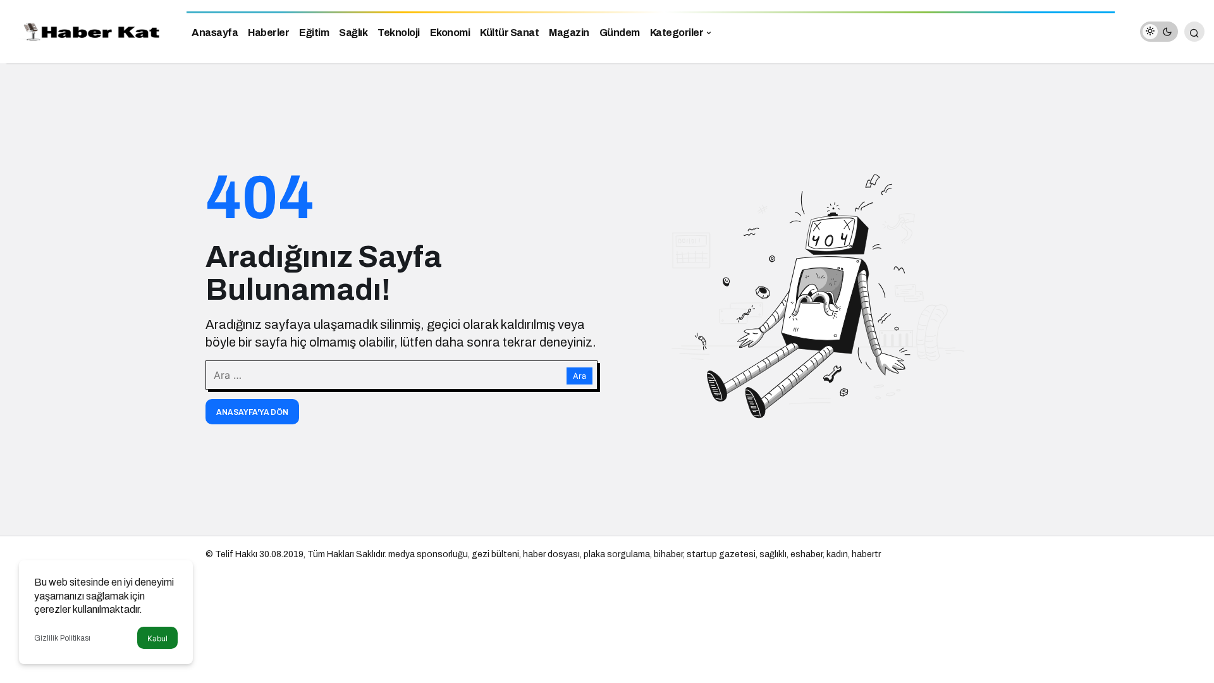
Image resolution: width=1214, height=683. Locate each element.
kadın (837, 554)
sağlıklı (773, 554)
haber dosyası (551, 554)
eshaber (806, 554)
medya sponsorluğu (428, 554)
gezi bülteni (495, 554)
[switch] (1159, 32)
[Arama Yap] (1194, 32)
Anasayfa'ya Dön (252, 412)
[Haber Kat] (88, 30)
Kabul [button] (157, 638)
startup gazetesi (721, 554)
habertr (866, 554)
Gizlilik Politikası (62, 638)
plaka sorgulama (617, 554)
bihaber (668, 554)
